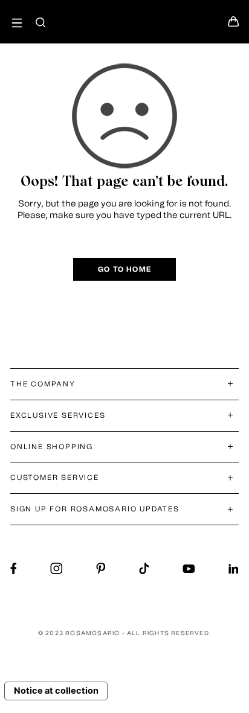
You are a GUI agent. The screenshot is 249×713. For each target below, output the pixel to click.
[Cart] (233, 25)
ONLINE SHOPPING (51, 446)
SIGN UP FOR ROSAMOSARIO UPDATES (94, 509)
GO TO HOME (124, 269)
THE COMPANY (43, 384)
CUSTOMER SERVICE (54, 477)
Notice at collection (56, 690)
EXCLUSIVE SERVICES (57, 415)
